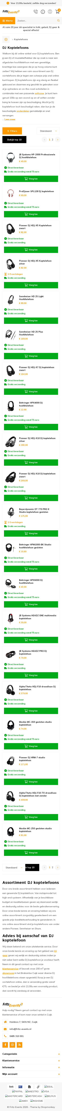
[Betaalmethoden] (11, 1086)
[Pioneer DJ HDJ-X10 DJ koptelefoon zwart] (10, 477)
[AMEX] (23, 1101)
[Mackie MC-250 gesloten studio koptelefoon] (10, 832)
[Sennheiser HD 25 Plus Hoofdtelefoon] (10, 335)
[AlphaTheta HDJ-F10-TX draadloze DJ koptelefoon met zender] (10, 796)
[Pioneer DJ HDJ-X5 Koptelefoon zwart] (10, 229)
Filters (13, 131)
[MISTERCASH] (34, 1096)
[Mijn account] (50, 12)
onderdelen (23, 111)
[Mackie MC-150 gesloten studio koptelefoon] (10, 725)
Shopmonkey (48, 1107)
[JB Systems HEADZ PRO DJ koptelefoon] (10, 654)
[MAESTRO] (32, 1091)
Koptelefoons (21, 39)
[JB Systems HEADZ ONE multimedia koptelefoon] (10, 619)
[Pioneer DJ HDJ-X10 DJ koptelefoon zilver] (10, 441)
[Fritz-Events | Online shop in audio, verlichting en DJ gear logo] (11, 11)
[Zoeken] (58, 20)
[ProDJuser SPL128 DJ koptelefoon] (10, 193)
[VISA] (45, 1091)
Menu (9, 20)
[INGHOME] (37, 1101)
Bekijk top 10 (14, 139)
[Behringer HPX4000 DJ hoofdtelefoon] (10, 406)
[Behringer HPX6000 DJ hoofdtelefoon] (10, 583)
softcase (39, 93)
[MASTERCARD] (14, 1096)
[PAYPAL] (17, 1091)
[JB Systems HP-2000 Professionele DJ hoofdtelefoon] (10, 158)
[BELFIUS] (50, 1096)
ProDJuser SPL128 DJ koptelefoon (36, 191)
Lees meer (9, 119)
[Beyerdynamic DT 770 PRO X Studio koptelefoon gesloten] (10, 512)
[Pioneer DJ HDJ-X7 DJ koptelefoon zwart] (10, 370)
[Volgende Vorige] (57, 139)
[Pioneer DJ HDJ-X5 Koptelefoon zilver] (10, 264)
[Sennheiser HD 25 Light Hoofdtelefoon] (10, 299)
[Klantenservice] (43, 12)
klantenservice (10, 968)
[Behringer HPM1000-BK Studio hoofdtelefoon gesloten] (10, 548)
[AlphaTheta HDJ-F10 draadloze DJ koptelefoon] (10, 690)
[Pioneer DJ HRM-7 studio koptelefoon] (10, 761)
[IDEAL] (49, 1086)
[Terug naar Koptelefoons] (6, 39)
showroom (8, 973)
